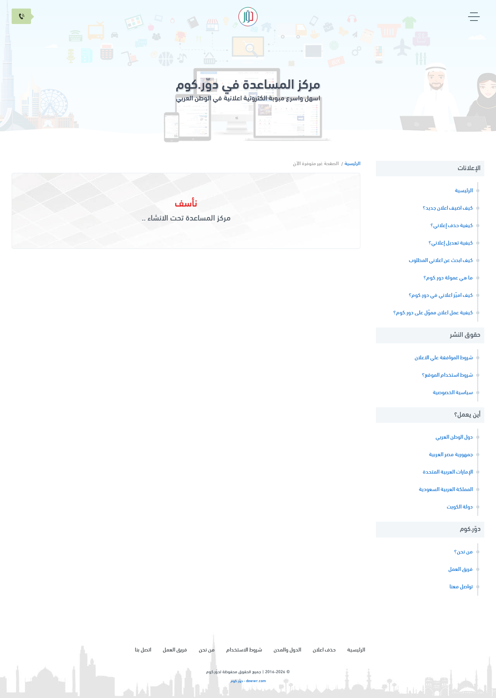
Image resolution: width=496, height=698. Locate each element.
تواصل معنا (461, 587)
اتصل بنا (143, 650)
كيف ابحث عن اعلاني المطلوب (441, 261)
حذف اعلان (324, 650)
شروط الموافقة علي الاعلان (444, 358)
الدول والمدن (287, 650)
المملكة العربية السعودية (446, 490)
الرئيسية (464, 191)
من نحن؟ (463, 552)
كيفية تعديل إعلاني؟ (451, 243)
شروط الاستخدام (244, 650)
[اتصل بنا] (21, 16)
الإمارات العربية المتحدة (448, 472)
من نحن (207, 650)
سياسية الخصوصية (453, 393)
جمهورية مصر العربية (451, 455)
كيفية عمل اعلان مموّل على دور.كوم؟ (433, 313)
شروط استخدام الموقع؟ (447, 375)
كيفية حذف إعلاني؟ (452, 226)
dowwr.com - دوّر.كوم (248, 681)
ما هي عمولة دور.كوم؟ (448, 278)
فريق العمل (460, 569)
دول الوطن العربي (454, 437)
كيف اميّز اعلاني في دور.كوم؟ (441, 295)
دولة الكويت (460, 507)
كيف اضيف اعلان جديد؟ (448, 208)
